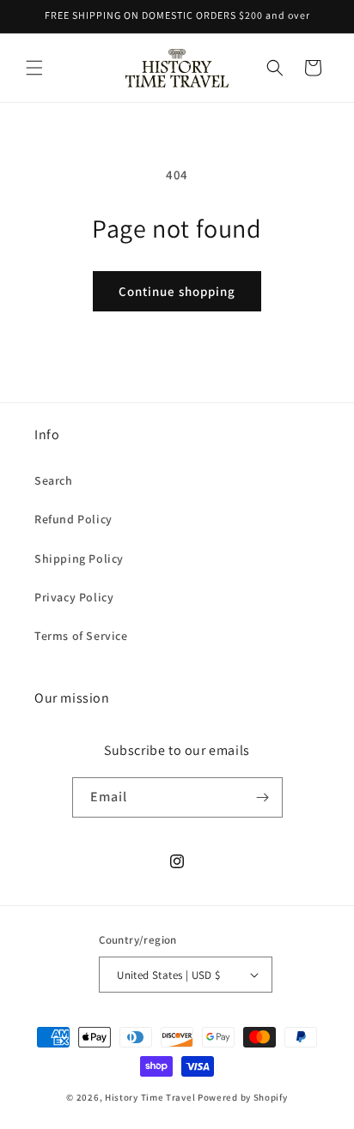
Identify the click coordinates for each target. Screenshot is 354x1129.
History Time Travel (150, 1097)
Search (53, 480)
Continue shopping (177, 291)
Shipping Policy (79, 558)
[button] (34, 68)
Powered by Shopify (243, 1097)
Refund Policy (73, 519)
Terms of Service (81, 635)
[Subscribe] (263, 797)
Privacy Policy (73, 597)
